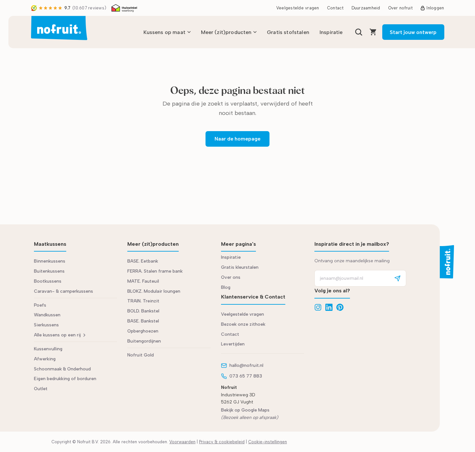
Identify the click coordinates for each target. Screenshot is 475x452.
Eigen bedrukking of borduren (65, 378)
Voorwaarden (182, 441)
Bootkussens (47, 281)
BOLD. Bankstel (143, 311)
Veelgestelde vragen (297, 8)
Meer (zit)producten (226, 32)
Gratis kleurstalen (240, 267)
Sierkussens (46, 325)
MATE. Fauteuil (143, 281)
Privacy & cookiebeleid (222, 441)
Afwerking (45, 359)
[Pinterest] (339, 307)
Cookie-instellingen (267, 441)
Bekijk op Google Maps (245, 410)
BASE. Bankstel (143, 321)
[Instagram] (318, 307)
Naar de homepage (237, 139)
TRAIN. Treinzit (143, 301)
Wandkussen (47, 315)
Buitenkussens (49, 271)
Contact (335, 8)
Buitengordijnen (144, 341)
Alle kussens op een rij (57, 335)
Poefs (40, 305)
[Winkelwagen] (373, 32)
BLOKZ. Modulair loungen (153, 291)
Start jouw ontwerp (413, 32)
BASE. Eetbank (142, 261)
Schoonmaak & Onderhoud (62, 369)
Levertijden (233, 344)
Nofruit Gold (140, 355)
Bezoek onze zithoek (243, 324)
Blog (225, 287)
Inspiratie (331, 32)
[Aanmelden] (397, 278)
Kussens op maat (164, 32)
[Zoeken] (358, 32)
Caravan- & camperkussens (63, 291)
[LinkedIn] (328, 307)
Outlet (41, 388)
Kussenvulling (48, 349)
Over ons (230, 277)
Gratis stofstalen (288, 32)
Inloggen (435, 8)
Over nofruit (400, 8)
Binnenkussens (49, 261)
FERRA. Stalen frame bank (155, 271)
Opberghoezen (142, 331)
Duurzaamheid (366, 8)
